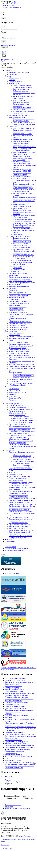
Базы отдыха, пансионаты (22, 108)
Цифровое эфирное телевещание (16, 715)
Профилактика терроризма (18, 327)
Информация (9, 450)
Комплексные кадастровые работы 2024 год (22, 263)
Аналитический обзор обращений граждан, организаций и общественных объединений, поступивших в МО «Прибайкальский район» (22, 444)
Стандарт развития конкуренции (20, 281)
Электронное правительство (19, 517)
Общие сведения (15, 78)
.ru (30, 836)
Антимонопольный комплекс (19, 286)
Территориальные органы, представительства (18, 298)
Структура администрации (18, 292)
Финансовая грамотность (14, 755)
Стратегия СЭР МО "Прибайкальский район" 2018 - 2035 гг (24, 180)
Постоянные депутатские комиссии (21, 337)
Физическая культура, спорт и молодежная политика (19, 116)
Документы (9, 340)
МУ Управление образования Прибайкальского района (23, 458)
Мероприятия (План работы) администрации (19, 304)
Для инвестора (10, 541)
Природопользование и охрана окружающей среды (24, 153)
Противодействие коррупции (19, 476)
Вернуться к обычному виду (11, 7)
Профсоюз (8, 714)
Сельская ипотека (11, 738)
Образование (17, 268)
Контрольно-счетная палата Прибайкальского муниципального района (21, 314)
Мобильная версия (7, 59)
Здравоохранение (19, 270)
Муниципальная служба (17, 318)
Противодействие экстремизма (20, 524)
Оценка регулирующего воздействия (22, 283)
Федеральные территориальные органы (19, 682)
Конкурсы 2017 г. (15, 398)
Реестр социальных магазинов (23, 374)
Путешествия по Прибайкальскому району (22, 101)
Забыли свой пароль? (8, 45)
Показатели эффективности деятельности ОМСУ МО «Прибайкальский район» (23, 171)
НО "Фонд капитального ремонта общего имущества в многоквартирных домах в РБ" (20, 763)
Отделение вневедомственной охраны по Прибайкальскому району (19, 767)
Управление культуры (20, 238)
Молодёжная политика (21, 121)
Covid (7, 758)
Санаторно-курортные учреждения (21, 105)
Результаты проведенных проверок (21, 361)
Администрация (10, 288)
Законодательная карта (17, 415)
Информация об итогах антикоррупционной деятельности (21, 529)
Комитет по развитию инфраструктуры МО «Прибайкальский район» (22, 245)
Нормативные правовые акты (19, 344)
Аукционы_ (13, 394)
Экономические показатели (22, 130)
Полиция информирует (13, 688)
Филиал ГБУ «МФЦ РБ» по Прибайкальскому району (14, 690)
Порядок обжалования (17, 411)
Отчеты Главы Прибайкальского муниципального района (20, 537)
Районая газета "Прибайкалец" (16, 680)
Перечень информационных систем (21, 452)
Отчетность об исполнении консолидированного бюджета (19, 354)
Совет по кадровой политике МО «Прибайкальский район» (21, 384)
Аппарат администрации (18, 301)
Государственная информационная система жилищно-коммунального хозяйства (20, 748)
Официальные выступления (19, 350)
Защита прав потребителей (22, 229)
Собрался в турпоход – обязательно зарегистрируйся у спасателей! (24, 93)
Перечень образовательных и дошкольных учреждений (23, 376)
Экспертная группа (20, 175)
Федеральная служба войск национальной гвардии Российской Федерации (20, 694)
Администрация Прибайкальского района (22, 455)
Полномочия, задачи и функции (20, 323)
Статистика (13, 363)
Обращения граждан (12, 404)
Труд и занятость (19, 132)
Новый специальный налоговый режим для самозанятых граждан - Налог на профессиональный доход (24, 199)
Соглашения (13, 381)
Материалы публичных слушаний (21, 346)
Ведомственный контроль (22, 210)
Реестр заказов (14, 389)
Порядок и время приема (18, 407)
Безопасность (9, 717)
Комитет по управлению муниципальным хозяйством (23, 466)
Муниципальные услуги (17, 348)
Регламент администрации (18, 296)
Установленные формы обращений (21, 409)
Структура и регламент (17, 333)
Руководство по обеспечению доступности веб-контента (23, 421)
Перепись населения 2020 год (23, 184)
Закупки (8, 387)
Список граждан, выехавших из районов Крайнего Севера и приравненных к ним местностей (20, 509)
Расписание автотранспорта (19, 72)
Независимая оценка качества (19, 279)
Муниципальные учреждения (19, 236)
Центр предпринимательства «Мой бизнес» (20, 734)
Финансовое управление (22, 240)
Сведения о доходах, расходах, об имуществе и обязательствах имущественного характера (20, 521)
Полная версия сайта (8, 5)
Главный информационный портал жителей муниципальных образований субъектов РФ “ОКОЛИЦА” (20, 728)
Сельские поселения (12, 684)
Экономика (13, 126)
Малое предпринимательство (23, 128)
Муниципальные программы (19, 351)
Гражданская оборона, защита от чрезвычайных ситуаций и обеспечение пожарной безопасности (19, 699)
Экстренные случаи (16, 82)
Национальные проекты (13, 740)
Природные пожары (12, 704)
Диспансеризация (11, 753)
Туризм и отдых (14, 83)
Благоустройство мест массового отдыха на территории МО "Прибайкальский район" (24, 148)
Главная (7, 70)
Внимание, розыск (15, 474)
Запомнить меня (9, 38)
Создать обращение (16, 405)
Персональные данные (17, 325)
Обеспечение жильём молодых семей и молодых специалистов (24, 123)
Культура (16, 271)
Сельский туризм (19, 109)
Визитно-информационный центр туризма (23, 97)
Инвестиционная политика (22, 134)
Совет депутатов (11, 331)
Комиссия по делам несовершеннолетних (16, 309)
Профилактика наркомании (18, 329)
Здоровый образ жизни (13, 760)
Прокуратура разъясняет (13, 712)
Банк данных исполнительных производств (20, 736)
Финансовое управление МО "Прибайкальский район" (23, 462)
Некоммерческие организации (23, 139)
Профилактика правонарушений (20, 322)
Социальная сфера (15, 266)
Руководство (13, 290)
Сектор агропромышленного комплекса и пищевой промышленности (23, 143)
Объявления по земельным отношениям (19, 710)
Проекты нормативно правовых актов (22, 357)
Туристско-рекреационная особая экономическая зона (22, 86)
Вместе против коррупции (18, 526)
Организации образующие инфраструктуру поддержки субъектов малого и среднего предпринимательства (23, 188)
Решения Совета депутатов (18, 342)
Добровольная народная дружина (16, 702)
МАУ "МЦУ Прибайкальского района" (18, 756)
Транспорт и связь (15, 284)
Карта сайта (9, 807)
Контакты (8, 539)
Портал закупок (14, 390)
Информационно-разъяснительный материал (22, 205)
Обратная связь (18, 234)
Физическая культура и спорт (23, 119)
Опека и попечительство (17, 307)
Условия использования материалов (17, 808)
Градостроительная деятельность (20, 277)
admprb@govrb (23, 836)
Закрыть (4, 47)
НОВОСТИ (13, 74)
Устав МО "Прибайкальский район (21, 364)
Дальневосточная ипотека (14, 732)
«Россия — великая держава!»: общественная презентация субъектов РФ (19, 744)
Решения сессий (14, 335)
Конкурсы (12, 396)
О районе (8, 76)
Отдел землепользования (22, 260)
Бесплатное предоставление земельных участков (19, 479)
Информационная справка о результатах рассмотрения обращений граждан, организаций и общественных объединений (22, 436)
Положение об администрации (20, 294)
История (12, 80)
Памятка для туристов (21, 89)
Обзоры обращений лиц (17, 413)
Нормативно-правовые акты (19, 338)
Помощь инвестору (20, 208)
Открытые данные (15, 372)
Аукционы (13, 400)
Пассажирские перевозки (22, 176)
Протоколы (13, 359)
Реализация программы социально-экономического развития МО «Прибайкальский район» (24, 164)
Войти (3, 18)
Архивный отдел (15, 320)
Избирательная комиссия (13, 686)
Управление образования (22, 242)
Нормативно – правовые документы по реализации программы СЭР (22, 158)
